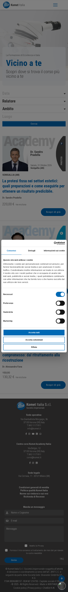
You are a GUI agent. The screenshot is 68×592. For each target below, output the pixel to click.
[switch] (60, 303)
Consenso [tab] (11, 251)
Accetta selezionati (34, 340)
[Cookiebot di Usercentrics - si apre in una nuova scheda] (51, 243)
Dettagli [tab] (31, 251)
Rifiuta (34, 347)
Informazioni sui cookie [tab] (54, 251)
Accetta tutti (34, 332)
